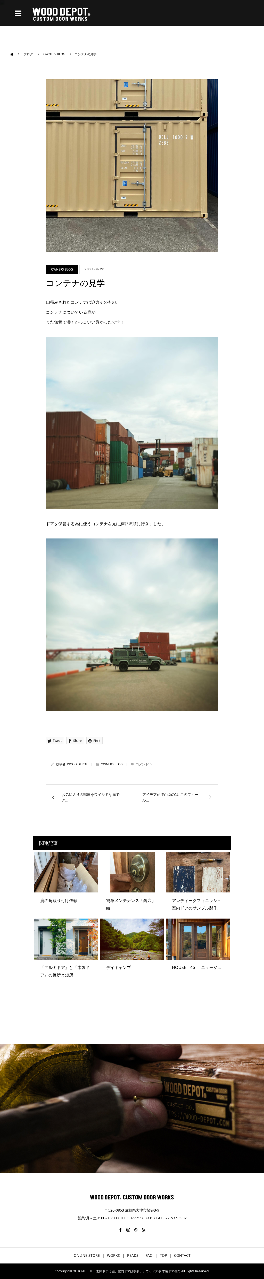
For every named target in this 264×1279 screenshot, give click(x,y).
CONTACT (182, 1255)
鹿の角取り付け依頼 (58, 900)
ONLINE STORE (87, 1255)
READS (132, 1255)
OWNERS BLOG (62, 269)
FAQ (149, 1255)
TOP (163, 1255)
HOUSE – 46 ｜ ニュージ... (196, 967)
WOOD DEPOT (77, 764)
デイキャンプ (118, 967)
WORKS (113, 1255)
